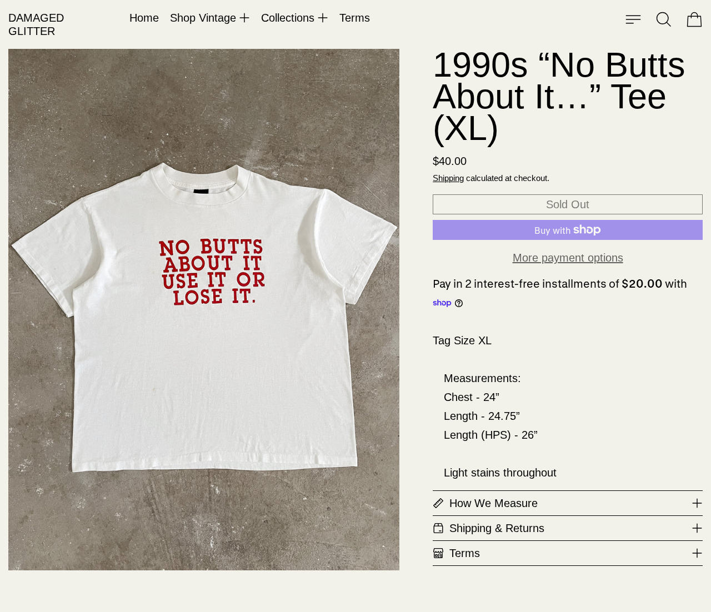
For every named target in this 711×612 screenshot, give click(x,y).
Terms (354, 18)
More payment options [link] (568, 258)
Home (144, 18)
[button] (663, 19)
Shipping (448, 178)
